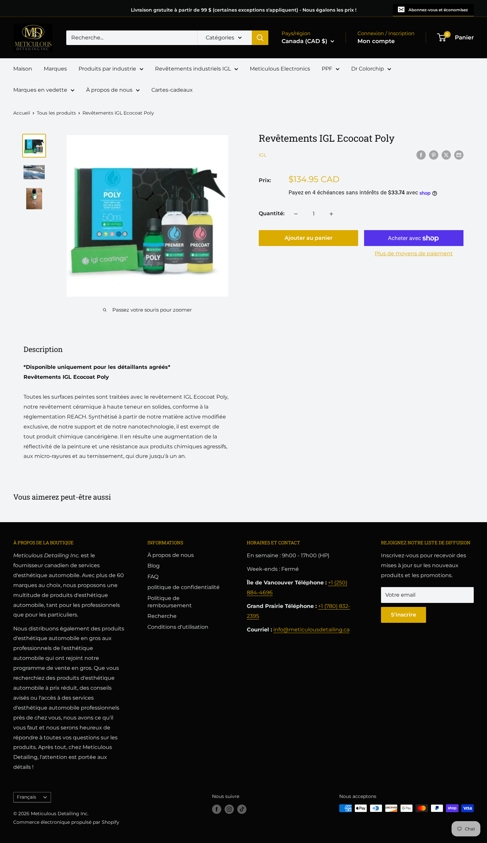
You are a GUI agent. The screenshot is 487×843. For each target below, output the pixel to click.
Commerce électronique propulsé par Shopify (66, 822)
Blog (153, 566)
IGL (262, 155)
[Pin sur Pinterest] (433, 155)
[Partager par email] (458, 155)
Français (26, 797)
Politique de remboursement (169, 602)
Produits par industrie (107, 69)
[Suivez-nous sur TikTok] (241, 809)
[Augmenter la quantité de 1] (331, 214)
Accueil (21, 113)
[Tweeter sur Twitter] (446, 155)
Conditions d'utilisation (177, 627)
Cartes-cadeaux (172, 90)
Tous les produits (56, 113)
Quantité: (272, 214)
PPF (327, 69)
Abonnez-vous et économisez (438, 9)
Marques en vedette (40, 90)
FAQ (152, 576)
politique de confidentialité (183, 587)
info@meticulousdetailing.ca (311, 629)
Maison (22, 69)
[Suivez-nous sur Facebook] (216, 809)
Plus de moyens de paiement (414, 254)
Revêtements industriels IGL (193, 69)
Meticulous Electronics (280, 69)
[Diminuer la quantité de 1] (296, 214)
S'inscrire (403, 615)
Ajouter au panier (309, 238)
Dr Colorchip (367, 69)
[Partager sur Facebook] (421, 155)
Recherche (162, 616)
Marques (55, 69)
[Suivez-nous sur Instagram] (229, 809)
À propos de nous (109, 90)
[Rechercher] (260, 37)
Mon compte (376, 41)
